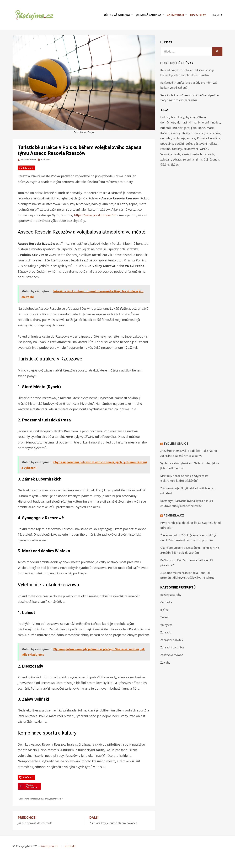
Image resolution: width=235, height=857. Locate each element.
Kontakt (70, 846)
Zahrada (165, 632)
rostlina (165, 149)
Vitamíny (166, 154)
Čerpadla (166, 602)
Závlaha (165, 662)
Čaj (206, 159)
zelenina (188, 159)
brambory (177, 117)
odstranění (213, 133)
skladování (191, 149)
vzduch (197, 154)
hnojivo (215, 122)
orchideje (179, 138)
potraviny (166, 144)
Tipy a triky (198, 15)
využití (186, 154)
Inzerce (34, 798)
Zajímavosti (175, 15)
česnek (214, 159)
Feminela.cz (174, 515)
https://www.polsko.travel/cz (95, 215)
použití (179, 144)
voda (177, 154)
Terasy (164, 617)
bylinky (191, 117)
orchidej (165, 138)
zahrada (209, 154)
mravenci (198, 133)
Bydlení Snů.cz (176, 444)
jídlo (194, 128)
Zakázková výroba (171, 655)
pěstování (200, 144)
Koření (164, 133)
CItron (201, 117)
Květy (186, 133)
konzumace (206, 128)
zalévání (165, 159)
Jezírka (164, 610)
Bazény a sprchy (170, 595)
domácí (182, 122)
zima (199, 159)
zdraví (177, 159)
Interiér (177, 128)
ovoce (191, 138)
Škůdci (175, 165)
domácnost (167, 122)
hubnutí (165, 128)
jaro (186, 128)
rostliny (177, 149)
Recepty (217, 15)
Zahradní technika (172, 647)
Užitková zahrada (117, 15)
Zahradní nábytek (171, 640)
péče (188, 144)
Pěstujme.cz (49, 846)
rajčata (213, 144)
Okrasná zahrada (148, 15)
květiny (176, 133)
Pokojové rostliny (208, 138)
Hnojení (203, 122)
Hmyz (192, 122)
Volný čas (166, 625)
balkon (164, 117)
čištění (164, 165)
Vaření (204, 149)
